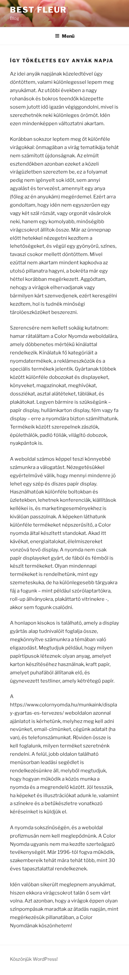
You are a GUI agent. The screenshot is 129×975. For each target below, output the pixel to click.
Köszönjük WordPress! (34, 959)
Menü (68, 36)
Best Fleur (38, 10)
